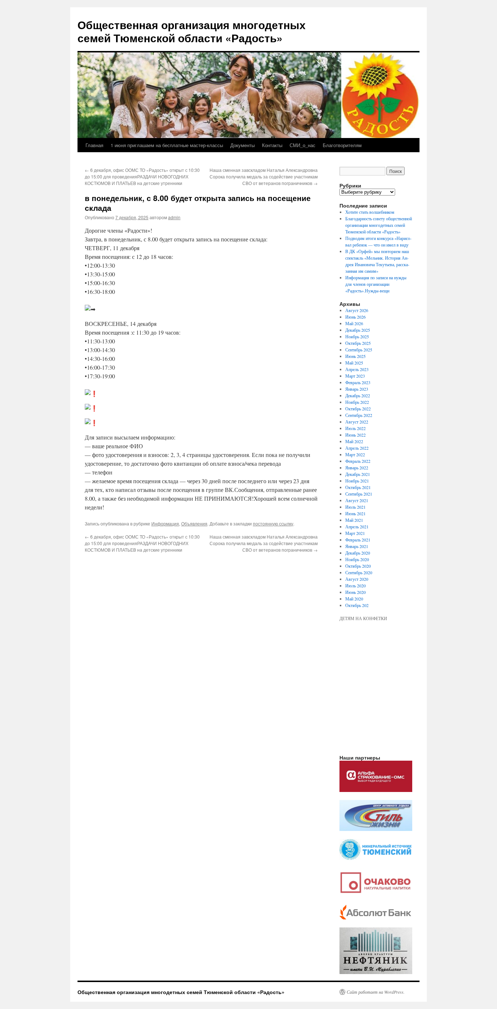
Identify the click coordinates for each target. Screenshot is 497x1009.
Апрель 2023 (357, 369)
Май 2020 (354, 599)
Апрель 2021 (357, 526)
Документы (242, 145)
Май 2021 (354, 520)
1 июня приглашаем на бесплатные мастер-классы (167, 145)
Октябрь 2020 (358, 566)
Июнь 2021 (355, 513)
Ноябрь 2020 (357, 559)
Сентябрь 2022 (358, 415)
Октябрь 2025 (358, 343)
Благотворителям (342, 145)
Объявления (194, 523)
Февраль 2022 (357, 461)
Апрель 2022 (357, 448)
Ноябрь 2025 (357, 336)
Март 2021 (355, 533)
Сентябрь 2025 (358, 349)
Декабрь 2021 (357, 474)
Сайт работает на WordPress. (376, 992)
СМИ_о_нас (302, 145)
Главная (94, 145)
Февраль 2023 (357, 382)
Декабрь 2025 (357, 330)
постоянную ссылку (273, 523)
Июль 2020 (355, 585)
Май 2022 (354, 441)
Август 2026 (356, 310)
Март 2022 (355, 454)
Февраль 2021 (357, 540)
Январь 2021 (356, 546)
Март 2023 (355, 376)
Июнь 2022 (355, 435)
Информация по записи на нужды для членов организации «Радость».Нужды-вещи (375, 284)
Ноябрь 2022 (357, 402)
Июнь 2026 (355, 317)
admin (174, 217)
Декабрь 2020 (357, 553)
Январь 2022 (356, 467)
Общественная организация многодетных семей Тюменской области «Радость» (191, 31)
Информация (165, 523)
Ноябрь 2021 (357, 481)
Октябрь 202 (357, 605)
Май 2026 (354, 323)
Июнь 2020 (355, 592)
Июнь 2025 (355, 356)
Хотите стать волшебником (369, 212)
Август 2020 (356, 579)
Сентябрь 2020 (358, 572)
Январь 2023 (356, 389)
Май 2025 (354, 363)
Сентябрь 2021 (358, 494)
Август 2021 (356, 500)
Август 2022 (356, 422)
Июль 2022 (355, 428)
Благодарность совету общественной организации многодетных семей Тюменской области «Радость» (378, 225)
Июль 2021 (355, 507)
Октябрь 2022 (358, 408)
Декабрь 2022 (357, 395)
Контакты (272, 145)
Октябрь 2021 (358, 487)
